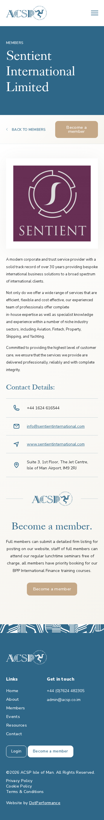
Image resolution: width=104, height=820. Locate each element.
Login (16, 751)
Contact (14, 734)
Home (12, 691)
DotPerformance (44, 803)
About (12, 699)
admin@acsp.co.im (64, 699)
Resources (16, 725)
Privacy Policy (19, 780)
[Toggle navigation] (94, 13)
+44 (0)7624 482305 (65, 691)
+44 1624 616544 (43, 408)
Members (15, 708)
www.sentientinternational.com (56, 444)
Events (13, 716)
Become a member (76, 129)
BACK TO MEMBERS (29, 129)
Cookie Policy (19, 786)
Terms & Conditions (25, 791)
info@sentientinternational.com (56, 426)
